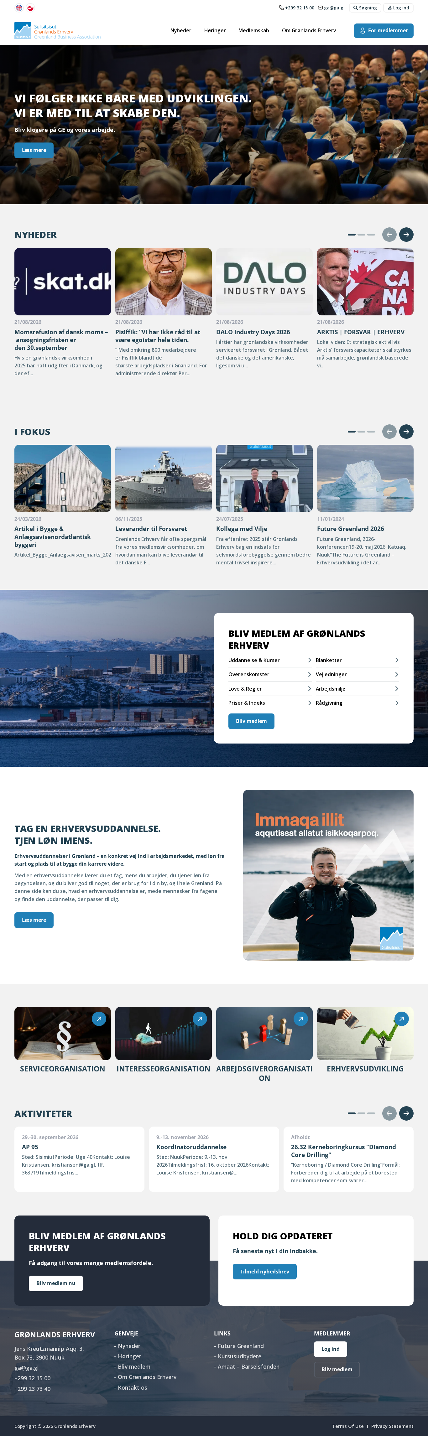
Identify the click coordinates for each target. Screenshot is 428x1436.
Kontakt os (132, 1387)
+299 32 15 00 (32, 1378)
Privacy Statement (392, 1426)
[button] (352, 235)
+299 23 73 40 (32, 1388)
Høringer (215, 30)
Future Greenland (241, 1346)
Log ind (330, 1348)
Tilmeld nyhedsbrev (264, 1271)
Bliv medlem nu (56, 1283)
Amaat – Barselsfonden (248, 1366)
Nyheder (180, 30)
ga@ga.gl (26, 1367)
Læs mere (34, 150)
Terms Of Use (348, 1426)
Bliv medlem (251, 721)
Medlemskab (253, 30)
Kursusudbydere (239, 1356)
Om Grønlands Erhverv (309, 30)
